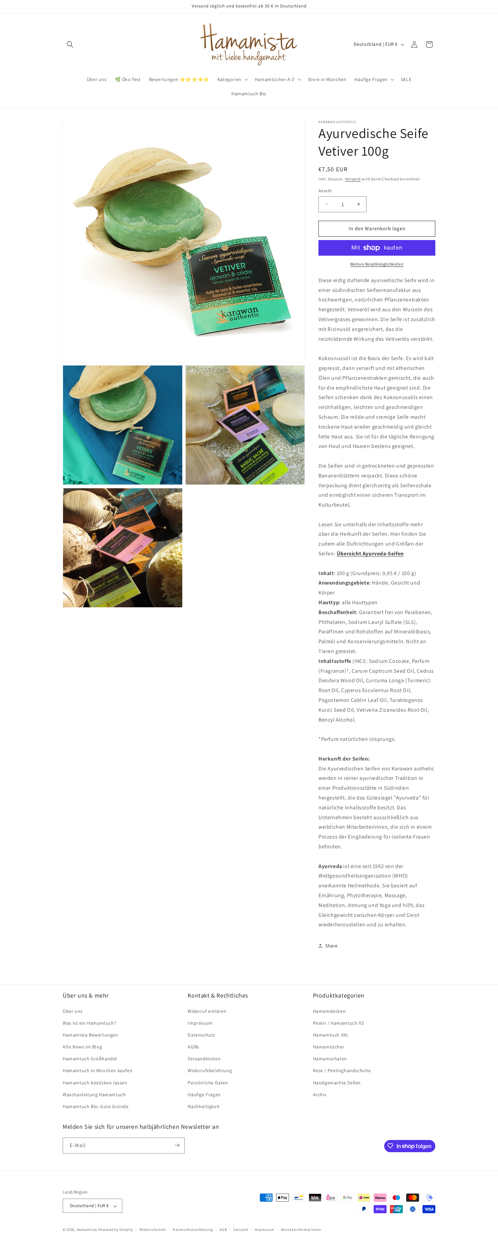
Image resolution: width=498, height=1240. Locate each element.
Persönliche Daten (208, 1082)
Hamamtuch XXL (331, 1034)
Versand (353, 178)
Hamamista (87, 1229)
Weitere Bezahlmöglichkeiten (377, 264)
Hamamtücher (329, 1047)
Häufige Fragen (204, 1094)
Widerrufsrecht (153, 1229)
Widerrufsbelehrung (210, 1070)
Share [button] (331, 946)
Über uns (73, 1011)
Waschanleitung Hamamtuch (94, 1094)
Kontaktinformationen (301, 1229)
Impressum (200, 1023)
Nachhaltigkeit (204, 1106)
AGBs (193, 1047)
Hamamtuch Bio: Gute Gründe (96, 1106)
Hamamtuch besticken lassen (95, 1082)
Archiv (320, 1094)
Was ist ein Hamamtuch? (89, 1023)
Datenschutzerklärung (193, 1229)
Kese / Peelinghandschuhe (342, 1070)
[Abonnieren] (176, 1145)
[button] (70, 44)
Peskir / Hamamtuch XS (338, 1023)
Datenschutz (201, 1034)
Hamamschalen (330, 1059)
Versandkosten (204, 1059)
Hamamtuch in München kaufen (97, 1070)
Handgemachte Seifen (337, 1082)
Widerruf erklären (207, 1011)
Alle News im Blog (82, 1047)
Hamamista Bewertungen (90, 1034)
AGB (223, 1229)
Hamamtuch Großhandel (90, 1059)
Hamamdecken (329, 1011)
